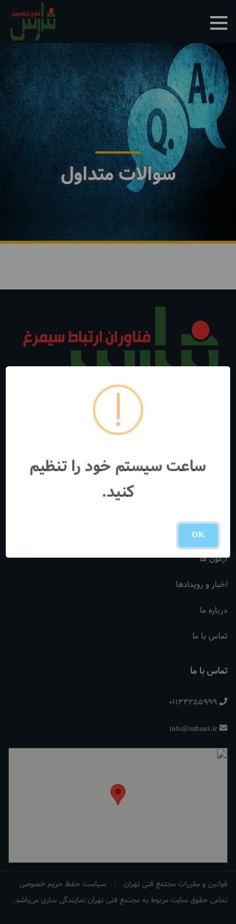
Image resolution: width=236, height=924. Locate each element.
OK (198, 535)
